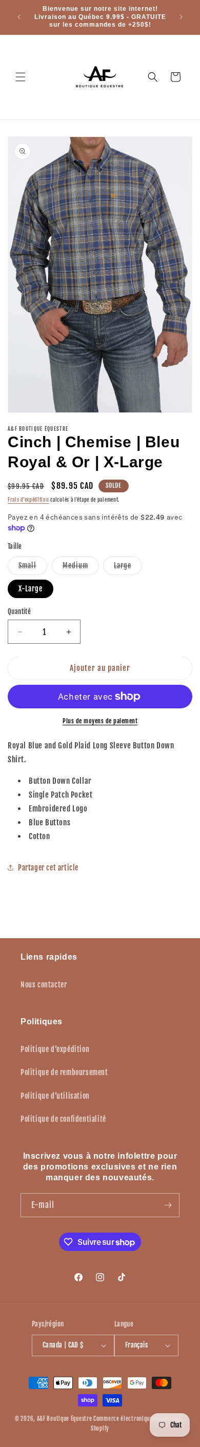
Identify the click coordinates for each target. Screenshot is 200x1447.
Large (128, 568)
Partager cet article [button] (48, 867)
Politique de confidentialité (63, 1119)
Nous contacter (44, 984)
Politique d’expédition (55, 1049)
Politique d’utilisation (55, 1096)
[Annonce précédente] (19, 17)
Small (32, 568)
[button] (20, 77)
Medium (81, 568)
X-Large (30, 588)
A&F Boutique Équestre (64, 1418)
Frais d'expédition (28, 500)
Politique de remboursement (64, 1072)
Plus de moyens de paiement (100, 721)
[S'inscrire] (167, 1205)
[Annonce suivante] (181, 17)
